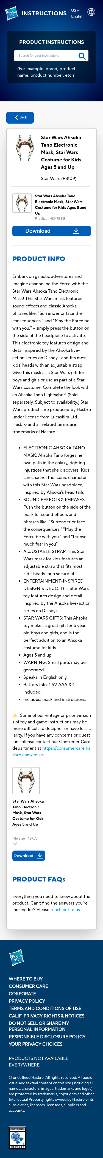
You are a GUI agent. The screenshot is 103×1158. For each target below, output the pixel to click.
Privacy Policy (27, 1001)
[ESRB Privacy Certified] (51, 1137)
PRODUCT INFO (38, 259)
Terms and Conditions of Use (45, 1008)
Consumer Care (28, 986)
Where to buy (26, 979)
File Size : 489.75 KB (50, 219)
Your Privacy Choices (35, 1044)
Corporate (22, 994)
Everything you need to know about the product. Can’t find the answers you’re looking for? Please (51, 903)
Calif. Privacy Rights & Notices (46, 1016)
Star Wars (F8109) (58, 178)
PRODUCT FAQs (39, 879)
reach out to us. (66, 909)
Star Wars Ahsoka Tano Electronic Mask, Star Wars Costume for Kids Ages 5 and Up (61, 152)
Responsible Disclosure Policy (47, 1037)
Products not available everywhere (38, 1062)
